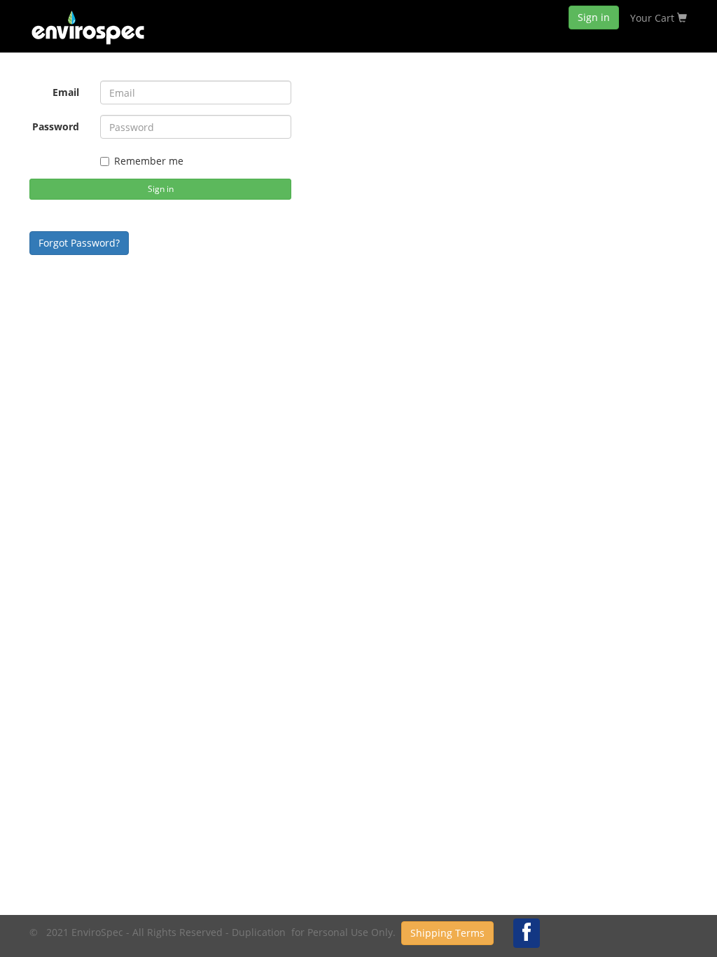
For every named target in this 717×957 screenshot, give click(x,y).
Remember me (148, 160)
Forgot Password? (79, 242)
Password (55, 126)
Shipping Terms (447, 932)
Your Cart (653, 18)
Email (66, 92)
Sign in (594, 17)
